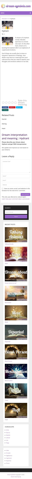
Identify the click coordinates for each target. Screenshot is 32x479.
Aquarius (8, 461)
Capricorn (9, 458)
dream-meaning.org (16, 476)
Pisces (8, 463)
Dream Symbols (11, 474)
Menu (2, 13)
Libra (7, 450)
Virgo (7, 443)
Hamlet (4, 119)
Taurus (8, 432)
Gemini (8, 435)
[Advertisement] (16, 80)
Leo (7, 440)
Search (16, 216)
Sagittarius (9, 455)
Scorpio (8, 453)
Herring (4, 124)
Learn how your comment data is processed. (16, 199)
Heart (3, 128)
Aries (7, 430)
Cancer (8, 438)
